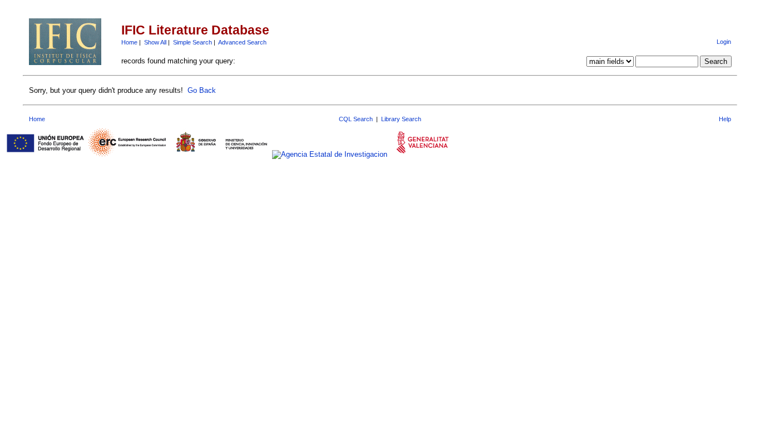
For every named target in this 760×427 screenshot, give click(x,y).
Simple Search (192, 42)
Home (129, 42)
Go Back (201, 90)
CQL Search (356, 119)
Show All (155, 42)
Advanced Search (242, 42)
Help (725, 119)
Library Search (401, 119)
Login (724, 41)
